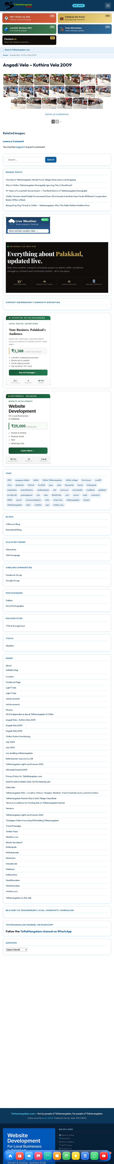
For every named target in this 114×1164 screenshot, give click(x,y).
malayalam (12, 490)
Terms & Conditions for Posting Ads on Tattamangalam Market (35, 803)
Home (5, 55)
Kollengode (11, 847)
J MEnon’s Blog (13, 524)
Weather (10, 645)
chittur (36, 480)
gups (51, 485)
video (28, 505)
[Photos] (38, 1156)
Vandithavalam (13, 880)
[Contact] (66, 1156)
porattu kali (12, 495)
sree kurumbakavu (33, 500)
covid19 (98, 480)
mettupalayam (43, 490)
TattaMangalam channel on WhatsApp (46, 931)
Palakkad (10, 869)
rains (46, 495)
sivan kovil (95, 495)
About (8, 665)
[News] (20, 1156)
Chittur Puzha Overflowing (18, 736)
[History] (57, 1156)
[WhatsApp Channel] (94, 1156)
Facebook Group (14, 575)
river (67, 495)
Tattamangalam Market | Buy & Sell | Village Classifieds (31, 798)
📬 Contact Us (65, 1148)
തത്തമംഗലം (58, 505)
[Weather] (29, 1156)
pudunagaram (27, 495)
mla (54, 490)
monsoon (64, 490)
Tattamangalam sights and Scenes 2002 (24, 764)
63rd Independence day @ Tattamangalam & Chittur (30, 714)
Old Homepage (13, 555)
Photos (9, 710)
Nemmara (10, 858)
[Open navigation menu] (108, 6)
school (76, 495)
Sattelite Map (12, 670)
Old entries (11, 549)
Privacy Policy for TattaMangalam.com (24, 776)
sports (19, 500)
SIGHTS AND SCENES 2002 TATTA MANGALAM (28, 781)
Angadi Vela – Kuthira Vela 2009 (20, 720)
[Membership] (76, 1156)
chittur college (72, 480)
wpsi (47, 505)
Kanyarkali (69, 485)
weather (38, 505)
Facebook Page (13, 682)
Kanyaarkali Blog (14, 529)
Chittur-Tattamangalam (52, 480)
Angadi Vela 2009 (14, 725)
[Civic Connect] (85, 1156)
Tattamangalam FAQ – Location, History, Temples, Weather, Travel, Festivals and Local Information (52, 793)
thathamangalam (14, 505)
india (59, 485)
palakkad (102, 490)
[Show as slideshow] (57, 114)
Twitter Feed (12, 831)
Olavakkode (11, 863)
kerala (80, 485)
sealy (85, 495)
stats (47, 500)
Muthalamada (12, 852)
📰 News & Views (66, 1135)
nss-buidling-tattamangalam (19, 753)
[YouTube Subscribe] (104, 1156)
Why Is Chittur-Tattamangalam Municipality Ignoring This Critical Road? (39, 185)
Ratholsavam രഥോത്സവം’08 (19, 758)
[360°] (48, 1156)
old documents (13, 698)
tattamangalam (72, 500)
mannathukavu (27, 490)
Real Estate (56, 495)
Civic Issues (86, 480)
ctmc (9, 485)
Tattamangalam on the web (18, 898)
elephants (20, 485)
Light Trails (11, 687)
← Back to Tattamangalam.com (16, 50)
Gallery (9, 600)
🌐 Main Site (64, 1138)
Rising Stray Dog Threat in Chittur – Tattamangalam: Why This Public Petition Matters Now (48, 205)
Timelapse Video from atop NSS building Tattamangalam (32, 820)
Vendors (10, 808)
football (41, 485)
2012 (9, 480)
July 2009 (10, 742)
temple (86, 500)
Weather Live (12, 837)
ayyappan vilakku (22, 480)
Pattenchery (11, 874)
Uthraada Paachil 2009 (16, 769)
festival (31, 485)
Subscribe (10, 787)
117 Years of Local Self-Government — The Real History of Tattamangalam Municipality (46, 190)
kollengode (91, 485)
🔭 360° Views (65, 1145)
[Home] (10, 1156)
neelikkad (90, 490)
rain (38, 495)
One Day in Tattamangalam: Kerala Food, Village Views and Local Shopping (41, 179)
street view (57, 500)
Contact (10, 676)
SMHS (9, 500)
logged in (20, 146)
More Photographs (15, 606)
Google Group (12, 580)
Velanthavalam (13, 885)
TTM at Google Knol (15, 626)
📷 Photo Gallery (66, 1142)
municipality (77, 490)
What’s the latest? (14, 842)
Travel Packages (13, 826)
